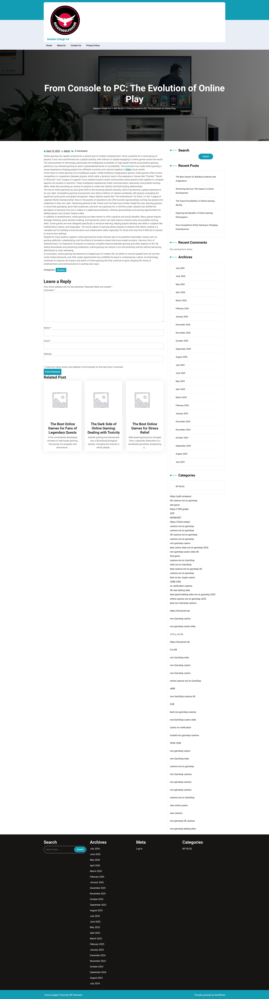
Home (49, 45)
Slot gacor (175, 556)
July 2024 (180, 462)
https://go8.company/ (181, 496)
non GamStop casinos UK (182, 696)
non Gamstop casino (180, 618)
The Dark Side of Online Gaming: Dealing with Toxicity (104, 428)
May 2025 (180, 381)
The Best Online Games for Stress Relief (144, 428)
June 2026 (180, 276)
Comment (49, 290)
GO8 (172, 513)
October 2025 (182, 341)
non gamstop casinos (180, 782)
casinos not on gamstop (182, 526)
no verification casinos (181, 586)
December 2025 (183, 324)
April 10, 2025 (53, 151)
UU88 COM (175, 581)
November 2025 (183, 333)
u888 (172, 688)
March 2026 (181, 300)
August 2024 (181, 454)
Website (48, 354)
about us (61, 45)
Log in (139, 848)
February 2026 (182, 308)
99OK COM (175, 743)
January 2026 (182, 316)
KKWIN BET (175, 517)
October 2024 (182, 437)
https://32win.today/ (180, 522)
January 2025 (182, 413)
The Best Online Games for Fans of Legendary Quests (62, 428)
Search (183, 150)
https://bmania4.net (180, 610)
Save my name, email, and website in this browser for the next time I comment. (84, 367)
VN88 (128, 169)
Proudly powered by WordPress (210, 995)
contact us (76, 45)
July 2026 (180, 268)
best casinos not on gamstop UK (186, 569)
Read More (62, 399)
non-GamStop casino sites (183, 719)
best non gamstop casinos (183, 712)
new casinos (176, 813)
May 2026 (180, 284)
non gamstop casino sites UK (184, 551)
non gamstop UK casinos (182, 821)
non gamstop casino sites (182, 626)
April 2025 (180, 389)
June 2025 (180, 373)
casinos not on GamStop (182, 560)
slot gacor (175, 505)
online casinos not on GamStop (185, 681)
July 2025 (180, 365)
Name (47, 327)
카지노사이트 (176, 634)
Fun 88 (173, 649)
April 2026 (180, 292)
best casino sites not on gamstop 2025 (189, 547)
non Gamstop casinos (181, 774)
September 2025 (183, 349)
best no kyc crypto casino (182, 577)
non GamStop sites (179, 657)
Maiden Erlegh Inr (58, 39)
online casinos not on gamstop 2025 (188, 599)
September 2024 (183, 446)
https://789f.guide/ (179, 509)
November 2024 (183, 429)
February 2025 (182, 405)
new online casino (179, 805)
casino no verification (180, 727)
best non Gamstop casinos (183, 603)
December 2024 (183, 421)
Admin (67, 151)
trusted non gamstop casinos (184, 735)
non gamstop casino (180, 543)
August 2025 (181, 357)
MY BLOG (119, 108)
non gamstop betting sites (183, 828)
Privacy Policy (93, 45)
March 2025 (181, 397)
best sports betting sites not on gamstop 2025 (192, 594)
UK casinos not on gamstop (183, 500)
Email (47, 341)
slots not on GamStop (181, 564)
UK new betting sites (180, 590)
